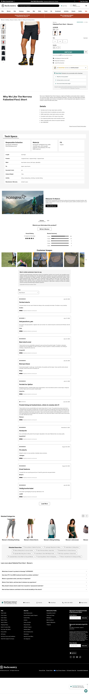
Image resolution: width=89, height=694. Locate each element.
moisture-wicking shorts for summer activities (24, 550)
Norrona (54, 22)
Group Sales (4, 631)
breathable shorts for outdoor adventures (67, 550)
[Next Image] (3, 62)
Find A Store (4, 615)
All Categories (27, 638)
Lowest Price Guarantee (59, 63)
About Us (26, 610)
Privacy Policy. (82, 640)
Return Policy (4, 620)
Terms (78, 640)
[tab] (11, 136)
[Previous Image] (3, 22)
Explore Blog (27, 617)
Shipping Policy (4, 624)
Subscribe (84, 618)
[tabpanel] (44, 161)
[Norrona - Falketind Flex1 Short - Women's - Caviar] (3, 26)
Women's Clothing (5, 19)
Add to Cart (68, 52)
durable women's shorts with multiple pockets (45, 553)
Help (2, 610)
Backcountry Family (51, 610)
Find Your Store (84, 1)
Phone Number (73, 643)
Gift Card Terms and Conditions (8, 636)
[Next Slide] (75, 1)
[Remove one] (54, 47)
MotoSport (49, 617)
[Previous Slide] (14, 1)
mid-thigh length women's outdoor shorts (67, 553)
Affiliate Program (28, 627)
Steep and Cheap (50, 615)
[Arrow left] (83, 516)
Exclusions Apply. (72, 632)
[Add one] (59, 47)
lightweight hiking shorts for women (53, 547)
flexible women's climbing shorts (72, 547)
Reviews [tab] (42, 220)
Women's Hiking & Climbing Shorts (26, 19)
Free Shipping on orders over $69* (61, 58)
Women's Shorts (14, 19)
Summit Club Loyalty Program (31, 615)
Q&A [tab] (48, 220)
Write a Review (44, 229)
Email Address (73, 615)
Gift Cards (3, 634)
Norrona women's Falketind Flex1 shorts (33, 547)
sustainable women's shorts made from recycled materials (21, 556)
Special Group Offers (28, 636)
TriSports (49, 624)
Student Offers (27, 629)
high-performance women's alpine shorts (46, 550)
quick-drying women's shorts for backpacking (47, 556)
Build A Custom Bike (5, 627)
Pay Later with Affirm (6, 629)
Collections (26, 634)
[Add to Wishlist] (86, 52)
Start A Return (4, 622)
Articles (25, 620)
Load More (44, 504)
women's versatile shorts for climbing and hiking (71, 556)
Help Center (3, 613)
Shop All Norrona (51, 206)
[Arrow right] (86, 516)
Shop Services (27, 624)
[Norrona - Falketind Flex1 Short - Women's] (3, 31)
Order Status (4, 617)
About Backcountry (28, 613)
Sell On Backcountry (28, 631)
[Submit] (18, 5)
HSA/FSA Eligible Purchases (7, 638)
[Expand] (85, 67)
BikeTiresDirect (50, 620)
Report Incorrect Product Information (77, 126)
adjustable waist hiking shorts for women (22, 553)
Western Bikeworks (51, 622)
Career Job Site (27, 622)
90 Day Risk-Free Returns (60, 60)
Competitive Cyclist (51, 613)
